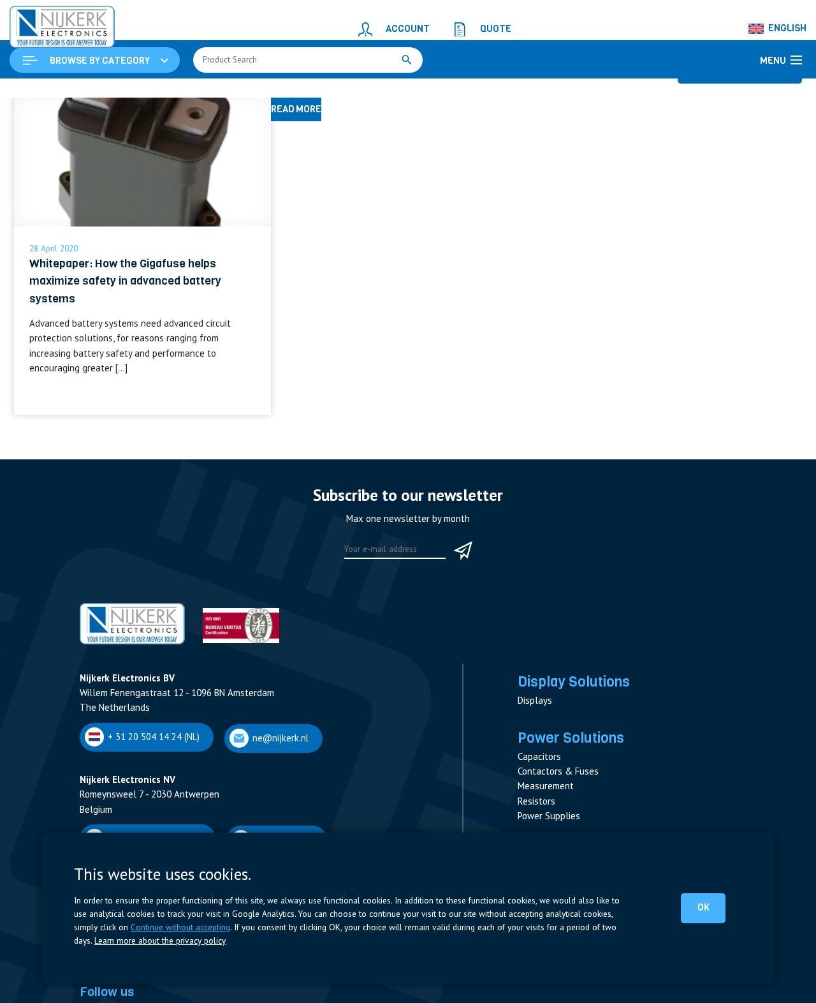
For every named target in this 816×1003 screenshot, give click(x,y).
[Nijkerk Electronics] (48, 23)
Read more (142, 465)
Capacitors (539, 820)
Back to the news (750, 146)
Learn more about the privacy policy (160, 940)
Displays (535, 764)
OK (705, 907)
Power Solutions (571, 801)
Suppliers (99, 994)
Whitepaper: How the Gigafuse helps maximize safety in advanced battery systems (125, 345)
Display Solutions (574, 745)
